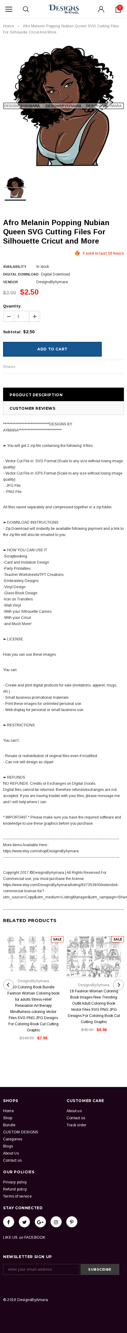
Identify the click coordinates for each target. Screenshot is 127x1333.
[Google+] (40, 1221)
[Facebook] (8, 1221)
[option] (63, 106)
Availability (14, 266)
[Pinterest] (71, 1221)
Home (8, 26)
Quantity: (12, 306)
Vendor (10, 282)
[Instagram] (56, 1221)
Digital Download (21, 274)
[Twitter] (24, 1221)
